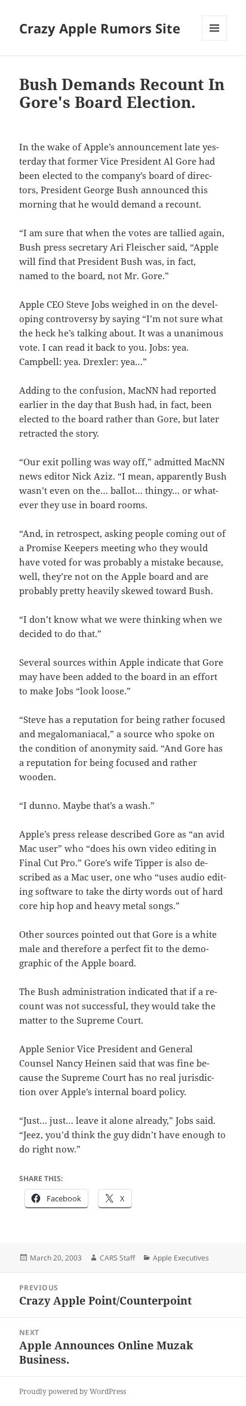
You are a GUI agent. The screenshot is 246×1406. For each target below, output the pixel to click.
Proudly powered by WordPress (72, 1391)
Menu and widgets (214, 40)
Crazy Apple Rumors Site (99, 28)
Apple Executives (181, 1258)
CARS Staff (117, 1258)
